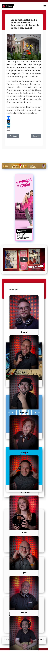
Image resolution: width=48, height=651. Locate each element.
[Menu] (45, 6)
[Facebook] (24, 118)
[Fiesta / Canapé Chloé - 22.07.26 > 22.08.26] (24, 207)
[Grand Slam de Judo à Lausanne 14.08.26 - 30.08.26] (24, 166)
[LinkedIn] (24, 125)
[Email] (24, 129)
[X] (24, 121)
